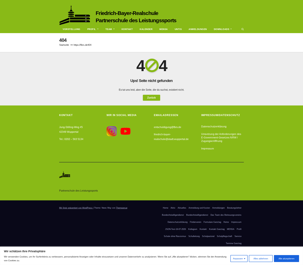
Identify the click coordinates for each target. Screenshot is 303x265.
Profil (92, 29)
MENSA (230, 229)
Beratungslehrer (234, 208)
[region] (151, 256)
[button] (242, 29)
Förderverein (195, 222)
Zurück (151, 97)
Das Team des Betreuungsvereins (226, 215)
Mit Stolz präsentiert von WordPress (76, 208)
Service (238, 236)
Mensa (163, 29)
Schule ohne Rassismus (175, 236)
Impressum (207, 148)
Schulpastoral (208, 236)
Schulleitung (194, 236)
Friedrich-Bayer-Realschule (127, 13)
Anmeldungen (198, 29)
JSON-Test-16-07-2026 (175, 229)
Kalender (146, 29)
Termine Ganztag (233, 243)
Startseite (64, 45)
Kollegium (192, 229)
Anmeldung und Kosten (199, 208)
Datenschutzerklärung (213, 126)
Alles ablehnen (260, 258)
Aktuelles (182, 208)
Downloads (222, 29)
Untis (178, 29)
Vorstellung (71, 29)
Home (165, 208)
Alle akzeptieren (286, 258)
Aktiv (173, 208)
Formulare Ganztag (212, 222)
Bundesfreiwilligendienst (173, 215)
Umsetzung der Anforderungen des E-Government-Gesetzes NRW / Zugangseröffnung (221, 137)
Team (109, 29)
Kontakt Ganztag (217, 229)
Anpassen (238, 258)
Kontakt (127, 29)
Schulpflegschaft (224, 236)
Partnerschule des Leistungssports (136, 20)
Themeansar (121, 208)
